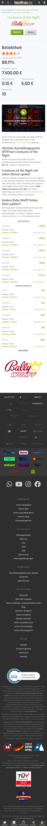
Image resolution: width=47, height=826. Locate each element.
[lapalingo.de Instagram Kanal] (28, 484)
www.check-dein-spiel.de (32, 767)
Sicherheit (23, 577)
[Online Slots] (24, 23)
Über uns (23, 539)
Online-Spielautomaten (24, 722)
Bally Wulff (19, 216)
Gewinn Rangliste (23, 614)
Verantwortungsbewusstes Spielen (23, 573)
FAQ (23, 543)
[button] (2, 2)
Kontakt (23, 645)
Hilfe (23, 547)
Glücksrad (23, 595)
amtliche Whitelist (30, 711)
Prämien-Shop (23, 516)
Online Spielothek (23, 142)
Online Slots (23, 509)
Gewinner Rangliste (23, 611)
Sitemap (23, 656)
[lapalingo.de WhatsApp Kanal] (9, 484)
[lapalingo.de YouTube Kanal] (19, 484)
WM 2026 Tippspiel (24, 599)
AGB (23, 550)
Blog (23, 607)
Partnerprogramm (23, 648)
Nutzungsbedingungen (23, 558)
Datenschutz (23, 554)
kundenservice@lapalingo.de (24, 818)
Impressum (23, 652)
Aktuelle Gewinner (23, 618)
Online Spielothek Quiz (23, 622)
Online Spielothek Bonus (32, 192)
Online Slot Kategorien (23, 630)
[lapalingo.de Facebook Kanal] (37, 484)
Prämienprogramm (23, 520)
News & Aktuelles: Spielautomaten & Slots (23, 603)
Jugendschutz (23, 580)
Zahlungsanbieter (23, 535)
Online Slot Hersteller (24, 626)
